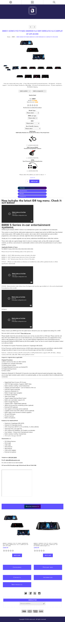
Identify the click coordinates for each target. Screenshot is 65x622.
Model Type (32, 110)
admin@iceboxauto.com (13, 460)
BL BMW (34, 100)
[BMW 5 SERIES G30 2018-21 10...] (34, 27)
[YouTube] (34, 593)
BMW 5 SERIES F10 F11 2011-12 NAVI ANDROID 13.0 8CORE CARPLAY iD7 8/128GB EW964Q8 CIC (46, 544)
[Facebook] (30, 593)
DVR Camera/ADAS (32, 147)
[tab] (32, 188)
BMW (36, 102)
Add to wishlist (24, 91)
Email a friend (32, 95)
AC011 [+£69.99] (33, 171)
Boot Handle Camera (32, 126)
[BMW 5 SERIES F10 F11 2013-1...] (30, 27)
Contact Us (23, 196)
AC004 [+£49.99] (33, 158)
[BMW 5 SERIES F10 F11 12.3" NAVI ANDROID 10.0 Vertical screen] (17, 526)
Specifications (23, 190)
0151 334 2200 (12, 457)
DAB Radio (32, 131)
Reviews (22, 193)
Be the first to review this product (32, 107)
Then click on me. (26, 333)
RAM (32, 121)
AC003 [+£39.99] (33, 145)
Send (43, 603)
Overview (22, 188)
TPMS (32, 160)
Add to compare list (38, 91)
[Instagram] (39, 593)
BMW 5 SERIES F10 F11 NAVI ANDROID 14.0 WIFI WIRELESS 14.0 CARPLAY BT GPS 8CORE (16, 544)
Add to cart (34, 181)
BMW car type (32, 115)
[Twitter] (25, 593)
